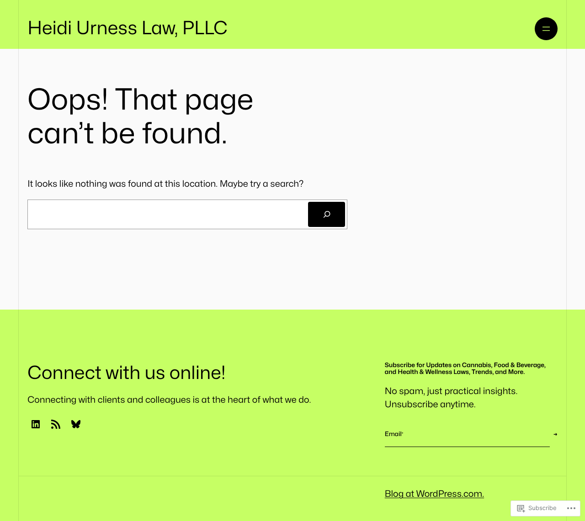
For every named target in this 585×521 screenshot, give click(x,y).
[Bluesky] (76, 424)
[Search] (326, 214)
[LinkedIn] (35, 424)
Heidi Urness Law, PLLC (127, 28)
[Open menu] (546, 28)
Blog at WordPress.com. (434, 494)
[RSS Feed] (56, 424)
